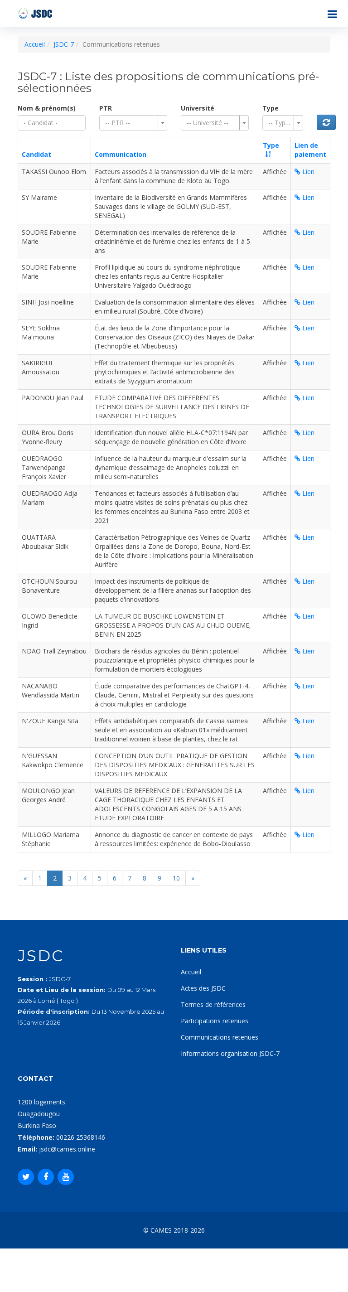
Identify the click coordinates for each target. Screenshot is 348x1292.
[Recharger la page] (326, 122)
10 (176, 878)
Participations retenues (214, 1020)
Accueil (34, 44)
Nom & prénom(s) (47, 108)
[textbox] (130, 122)
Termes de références (213, 1004)
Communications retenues (219, 1037)
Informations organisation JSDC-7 (230, 1053)
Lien (307, 171)
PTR (105, 108)
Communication (120, 154)
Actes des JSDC (203, 988)
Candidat (36, 154)
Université (197, 108)
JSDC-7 (63, 44)
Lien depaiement (310, 150)
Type (270, 108)
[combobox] (133, 123)
